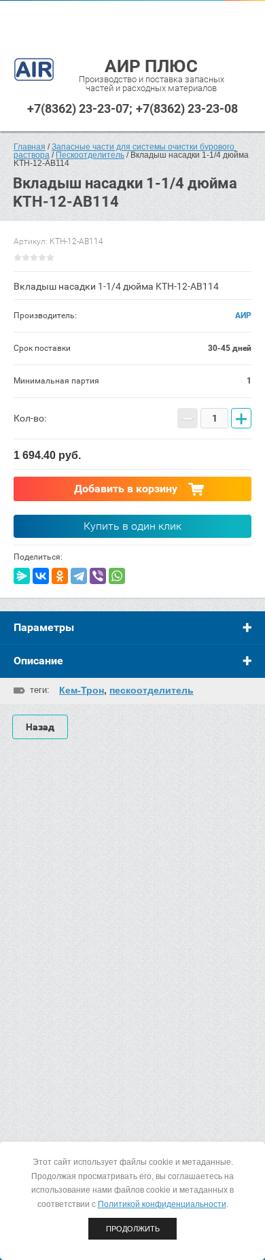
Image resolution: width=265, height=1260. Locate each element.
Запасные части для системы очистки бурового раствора (125, 151)
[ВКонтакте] (41, 576)
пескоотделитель (151, 690)
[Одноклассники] (60, 576)
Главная (30, 147)
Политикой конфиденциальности (162, 1204)
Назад (40, 726)
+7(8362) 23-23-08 (187, 108)
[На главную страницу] (34, 70)
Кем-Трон (81, 690)
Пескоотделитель (90, 155)
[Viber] (98, 576)
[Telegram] (79, 576)
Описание (38, 660)
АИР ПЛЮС (151, 66)
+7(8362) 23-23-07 (78, 108)
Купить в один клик (132, 526)
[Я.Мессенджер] (22, 576)
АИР (243, 315)
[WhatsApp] (117, 576)
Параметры (44, 627)
